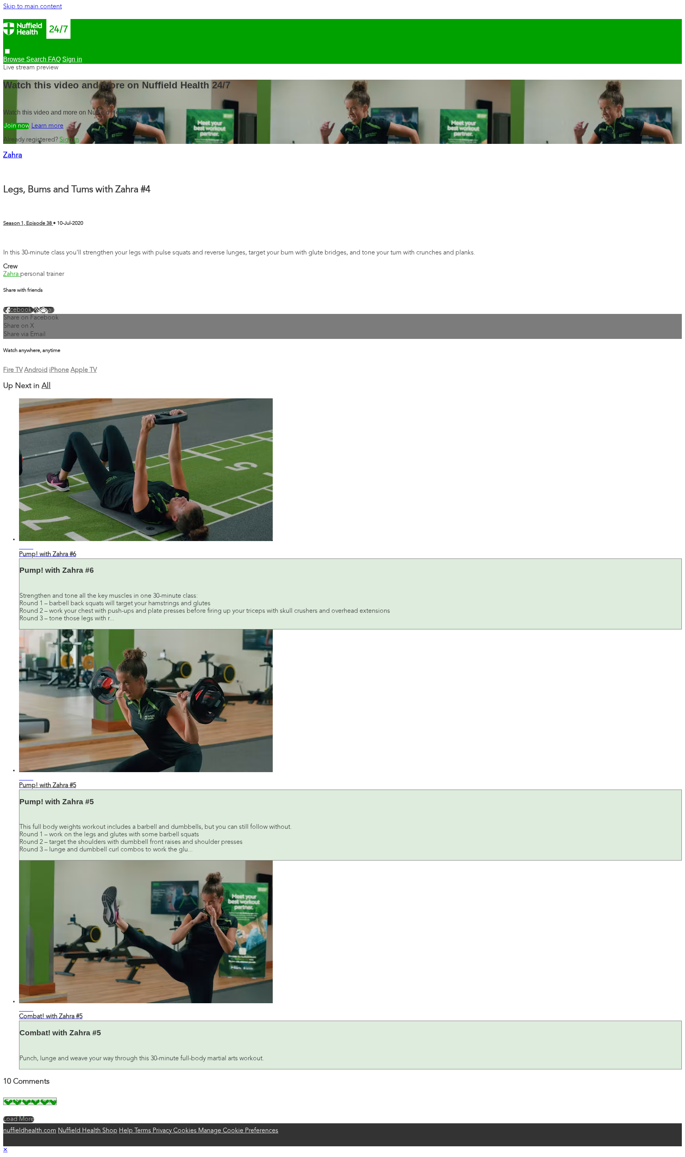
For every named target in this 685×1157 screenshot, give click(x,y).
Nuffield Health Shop (87, 1131)
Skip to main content (32, 7)
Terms (143, 1131)
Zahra (12, 155)
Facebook (18, 310)
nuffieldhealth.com (29, 1131)
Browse (14, 59)
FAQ (54, 59)
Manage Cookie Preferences (238, 1131)
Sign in (69, 140)
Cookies (185, 1131)
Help (126, 1131)
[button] (7, 51)
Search (37, 59)
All (46, 386)
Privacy (163, 1131)
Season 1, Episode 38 (28, 223)
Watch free (16, 126)
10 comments (22, 239)
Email (46, 310)
